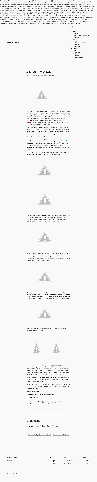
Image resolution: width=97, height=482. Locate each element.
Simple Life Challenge (63, 296)
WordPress (16, 473)
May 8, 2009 (29, 75)
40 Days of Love (50, 143)
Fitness (75, 48)
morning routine (55, 365)
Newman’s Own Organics (45, 296)
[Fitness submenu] (78, 48)
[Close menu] (71, 27)
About (74, 31)
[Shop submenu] (76, 54)
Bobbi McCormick (13, 43)
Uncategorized (51, 75)
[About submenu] (77, 31)
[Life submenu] (76, 41)
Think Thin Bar (50, 253)
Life (74, 41)
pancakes (33, 129)
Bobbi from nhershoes (41, 75)
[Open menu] (66, 43)
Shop (74, 54)
